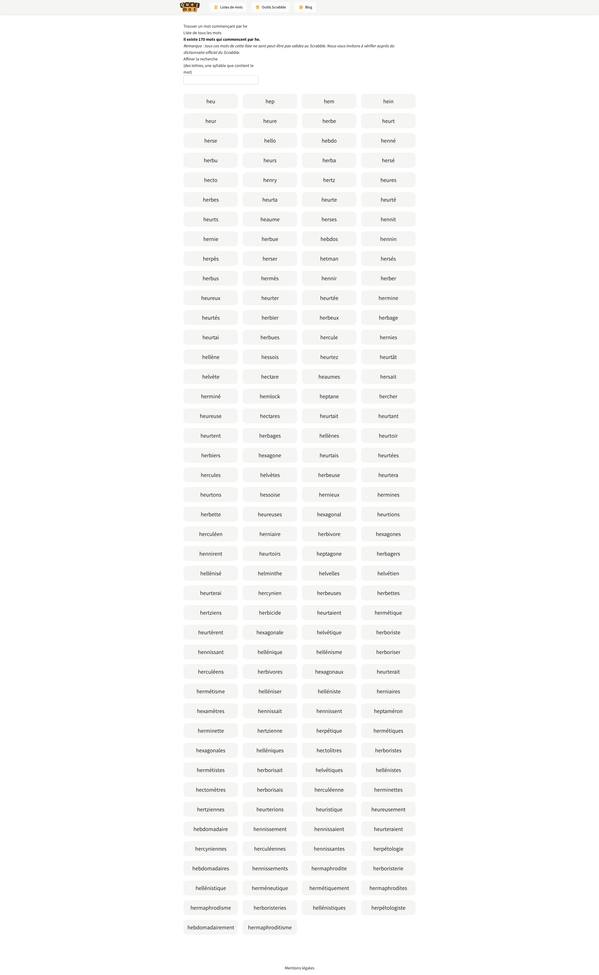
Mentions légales (299, 968)
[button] (228, 7)
